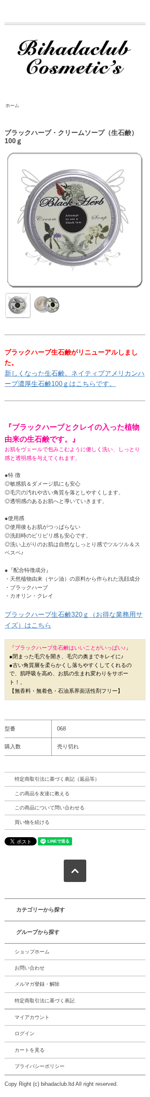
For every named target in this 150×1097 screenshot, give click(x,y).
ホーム (12, 105)
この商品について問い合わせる (50, 808)
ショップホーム (32, 952)
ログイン (25, 1033)
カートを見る (30, 1050)
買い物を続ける (32, 822)
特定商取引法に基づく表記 (45, 1001)
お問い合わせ (30, 968)
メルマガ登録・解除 (37, 984)
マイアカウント (32, 1017)
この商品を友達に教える (42, 793)
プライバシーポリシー (40, 1066)
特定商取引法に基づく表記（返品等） (57, 779)
